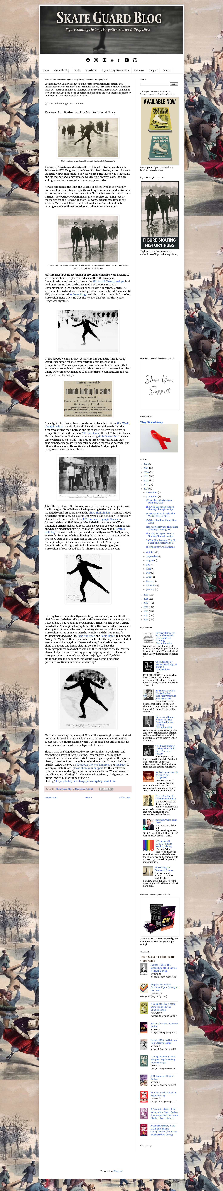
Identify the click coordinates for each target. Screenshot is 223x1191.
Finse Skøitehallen (99, 512)
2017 (146, 603)
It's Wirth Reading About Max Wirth (161, 521)
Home (46, 70)
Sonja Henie (108, 636)
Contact (167, 70)
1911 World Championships (108, 281)
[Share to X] (106, 789)
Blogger (117, 1171)
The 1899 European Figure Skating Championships (160, 534)
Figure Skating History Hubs (115, 70)
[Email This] (100, 789)
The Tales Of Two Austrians (160, 547)
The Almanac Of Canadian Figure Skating (163, 1094)
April (149, 577)
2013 (146, 619)
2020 (146, 488)
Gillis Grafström (107, 436)
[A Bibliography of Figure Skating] (145, 1081)
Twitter (93, 764)
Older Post (124, 797)
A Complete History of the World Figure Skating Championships (163, 1006)
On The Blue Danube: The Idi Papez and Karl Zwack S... (161, 541)
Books (77, 70)
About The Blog (61, 70)
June (148, 568)
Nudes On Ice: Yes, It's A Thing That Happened (166, 775)
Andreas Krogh (78, 294)
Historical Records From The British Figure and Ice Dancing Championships (165, 638)
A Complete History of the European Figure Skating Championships (163, 1059)
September (152, 556)
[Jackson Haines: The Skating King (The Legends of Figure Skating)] (145, 969)
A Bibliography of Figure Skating (162, 1077)
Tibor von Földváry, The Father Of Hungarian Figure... (162, 528)
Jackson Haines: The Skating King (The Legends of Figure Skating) (163, 967)
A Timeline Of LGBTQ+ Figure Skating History (163, 844)
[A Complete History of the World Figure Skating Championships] (145, 1008)
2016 (146, 607)
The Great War (90, 433)
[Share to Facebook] (109, 789)
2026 (146, 463)
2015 (146, 611)
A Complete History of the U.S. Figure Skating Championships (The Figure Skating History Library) (163, 1130)
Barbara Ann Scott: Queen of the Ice (164, 1025)
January (150, 589)
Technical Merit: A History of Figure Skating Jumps (163, 1041)
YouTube (120, 764)
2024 (146, 472)
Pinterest (104, 764)
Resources (139, 70)
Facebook (82, 764)
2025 (146, 468)
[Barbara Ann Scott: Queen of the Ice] (145, 1028)
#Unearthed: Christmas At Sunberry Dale (159, 501)
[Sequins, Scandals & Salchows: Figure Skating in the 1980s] (145, 988)
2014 (146, 615)
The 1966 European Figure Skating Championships (160, 508)
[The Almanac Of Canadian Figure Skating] (145, 1097)
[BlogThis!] (103, 789)
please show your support (88, 768)
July (148, 564)
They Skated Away (151, 422)
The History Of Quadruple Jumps (164, 869)
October (150, 552)
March (150, 581)
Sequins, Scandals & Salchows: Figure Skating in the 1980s (164, 987)
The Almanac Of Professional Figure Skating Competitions (166, 665)
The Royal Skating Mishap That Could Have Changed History (165, 750)
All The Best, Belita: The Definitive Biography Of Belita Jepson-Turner (165, 694)
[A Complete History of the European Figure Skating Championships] (145, 1061)
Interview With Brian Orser (166, 821)
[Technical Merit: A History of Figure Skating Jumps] (145, 1045)
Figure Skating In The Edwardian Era (165, 797)
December (152, 492)
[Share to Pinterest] (111, 789)
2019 (146, 594)
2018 (146, 598)
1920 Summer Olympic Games (100, 519)
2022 (146, 480)
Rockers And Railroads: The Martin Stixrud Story (160, 514)
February (151, 585)
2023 (146, 476)
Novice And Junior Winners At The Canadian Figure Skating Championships (165, 722)
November (152, 496)
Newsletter (91, 70)
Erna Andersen (86, 636)
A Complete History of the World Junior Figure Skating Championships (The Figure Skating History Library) (164, 1113)
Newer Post (52, 797)
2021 (146, 484)
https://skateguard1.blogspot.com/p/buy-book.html (85, 781)
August (150, 560)
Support (153, 70)
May (148, 573)
